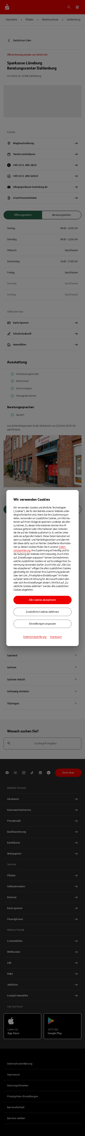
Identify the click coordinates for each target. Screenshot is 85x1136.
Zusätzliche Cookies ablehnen (42, 611)
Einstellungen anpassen (42, 623)
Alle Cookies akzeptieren (42, 600)
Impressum (56, 637)
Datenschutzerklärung (34, 637)
